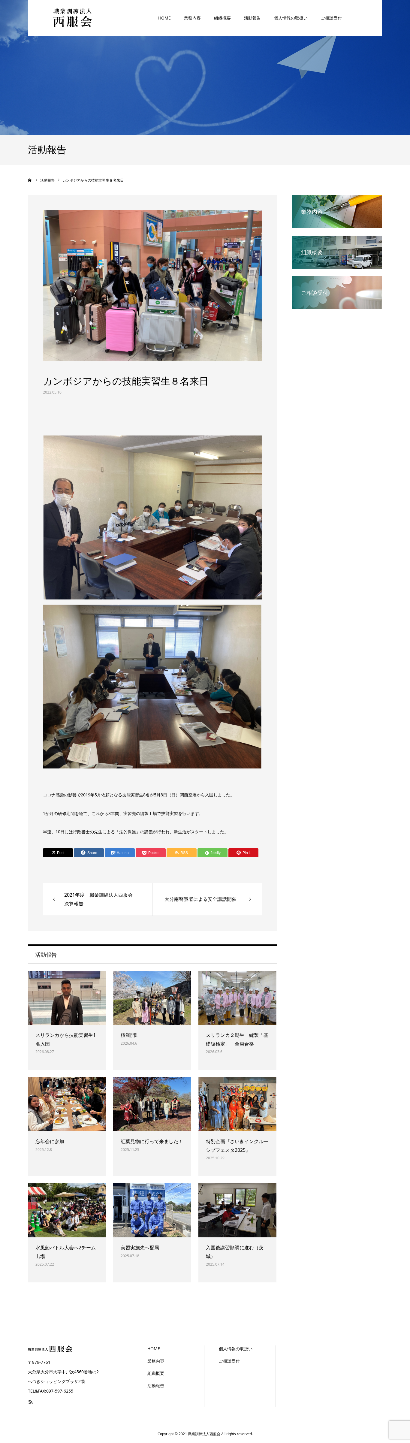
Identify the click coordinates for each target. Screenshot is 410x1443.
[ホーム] (30, 180)
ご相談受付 (331, 18)
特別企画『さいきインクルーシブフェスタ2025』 (237, 1145)
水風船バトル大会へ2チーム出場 (65, 1252)
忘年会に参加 (49, 1141)
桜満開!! (129, 1035)
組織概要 (222, 18)
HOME (164, 18)
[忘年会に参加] (67, 1104)
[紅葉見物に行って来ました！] (152, 1104)
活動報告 (252, 18)
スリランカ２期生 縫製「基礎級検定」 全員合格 (237, 1039)
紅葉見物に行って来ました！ (152, 1141)
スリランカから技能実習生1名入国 (65, 1039)
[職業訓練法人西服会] (73, 18)
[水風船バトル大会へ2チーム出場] (67, 1210)
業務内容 (192, 18)
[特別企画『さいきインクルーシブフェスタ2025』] (237, 1104)
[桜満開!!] (152, 998)
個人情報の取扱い (291, 18)
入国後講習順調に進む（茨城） (235, 1252)
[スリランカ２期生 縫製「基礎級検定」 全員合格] (237, 998)
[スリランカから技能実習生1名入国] (67, 998)
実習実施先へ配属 (140, 1247)
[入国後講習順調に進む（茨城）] (237, 1210)
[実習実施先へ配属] (152, 1210)
